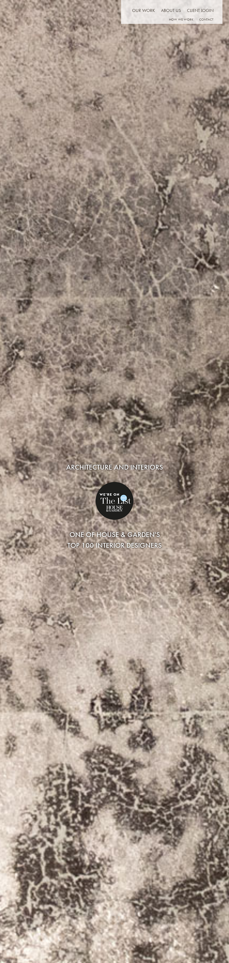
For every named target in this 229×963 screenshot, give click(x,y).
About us (171, 10)
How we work (181, 19)
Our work (143, 10)
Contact (206, 19)
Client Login (200, 10)
